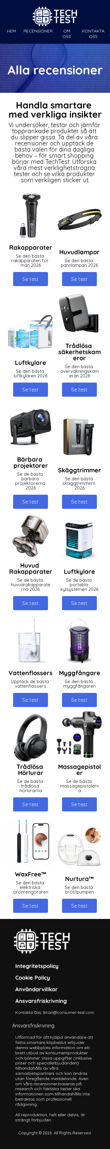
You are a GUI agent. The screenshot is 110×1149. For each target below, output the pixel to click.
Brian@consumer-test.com (68, 1012)
